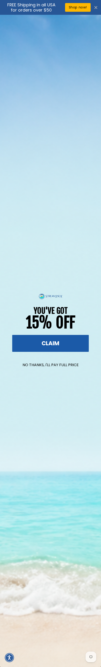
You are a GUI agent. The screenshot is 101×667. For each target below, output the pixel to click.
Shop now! (78, 7)
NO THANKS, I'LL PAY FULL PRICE (51, 365)
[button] (9, 657)
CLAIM (50, 343)
